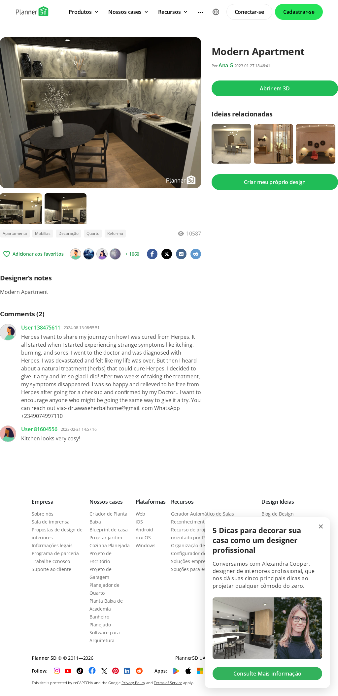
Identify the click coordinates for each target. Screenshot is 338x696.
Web (141, 514)
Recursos (182, 501)
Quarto (92, 233)
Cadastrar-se (299, 12)
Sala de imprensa (51, 522)
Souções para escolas (194, 569)
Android (144, 529)
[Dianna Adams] (115, 254)
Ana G (226, 65)
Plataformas (151, 501)
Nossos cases (106, 501)
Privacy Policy (133, 682)
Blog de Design (277, 514)
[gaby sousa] (89, 254)
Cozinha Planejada (109, 545)
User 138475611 (40, 327)
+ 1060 (132, 254)
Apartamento (15, 233)
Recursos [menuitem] (169, 12)
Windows (145, 545)
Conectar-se (249, 12)
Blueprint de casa (108, 529)
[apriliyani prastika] (75, 254)
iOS (139, 522)
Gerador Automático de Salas (202, 514)
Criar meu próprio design (275, 182)
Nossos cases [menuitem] (125, 12)
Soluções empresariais (195, 561)
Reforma (115, 233)
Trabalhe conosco (51, 561)
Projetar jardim (105, 537)
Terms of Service (168, 682)
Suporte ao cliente (51, 569)
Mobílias (43, 233)
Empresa (42, 501)
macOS (143, 537)
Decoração (68, 233)
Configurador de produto (198, 553)
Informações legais (52, 545)
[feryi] (102, 254)
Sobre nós (42, 514)
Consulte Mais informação (267, 673)
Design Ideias (277, 501)
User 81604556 (39, 429)
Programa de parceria (55, 553)
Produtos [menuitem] (80, 12)
